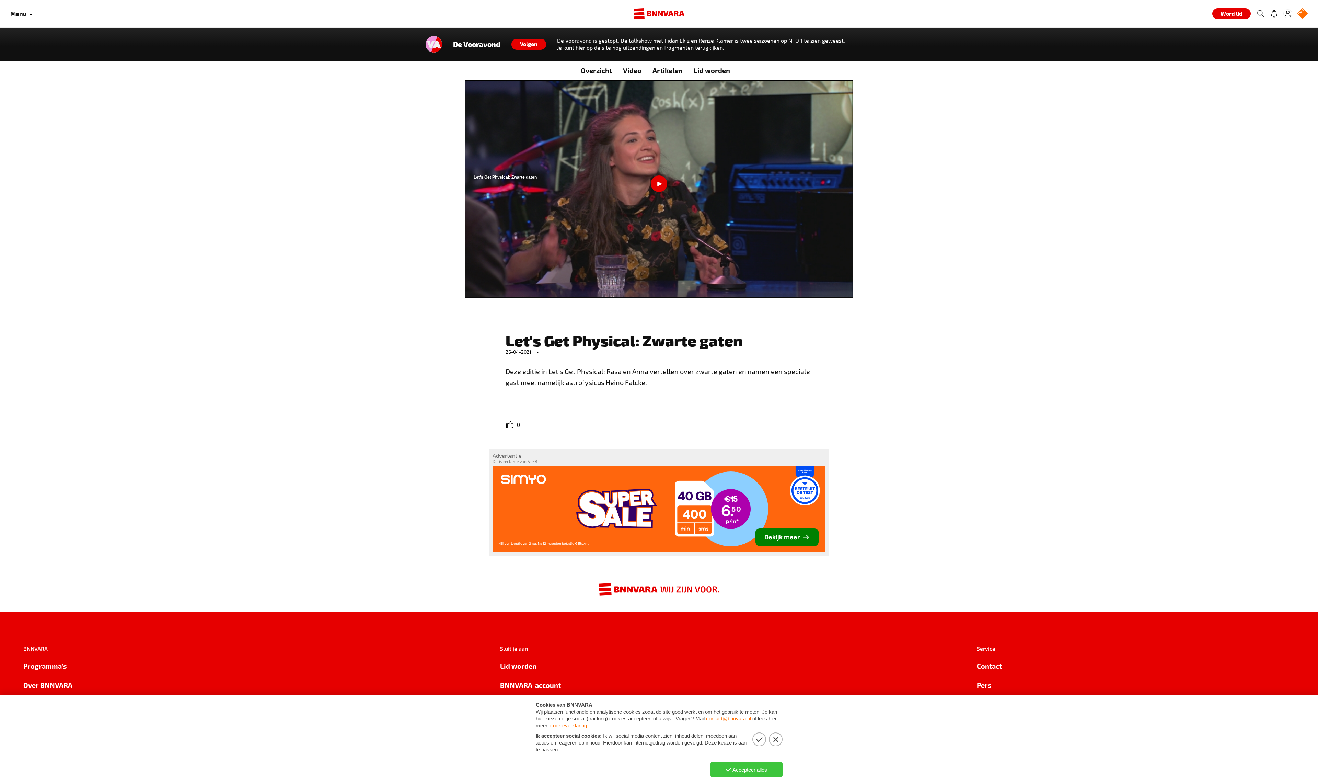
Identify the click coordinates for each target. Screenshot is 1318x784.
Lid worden (712, 70)
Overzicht (596, 70)
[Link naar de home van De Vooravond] (434, 44)
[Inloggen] (1288, 14)
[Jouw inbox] (1274, 13)
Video (632, 70)
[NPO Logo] (1302, 14)
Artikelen (667, 70)
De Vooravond (476, 44)
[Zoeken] (1260, 14)
